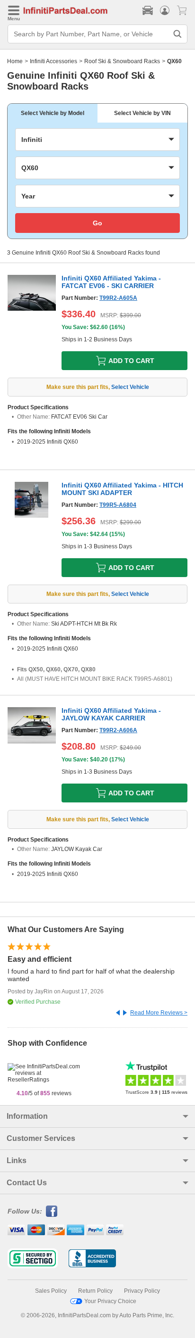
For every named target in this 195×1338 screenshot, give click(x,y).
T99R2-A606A (118, 730)
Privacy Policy (142, 1291)
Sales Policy (51, 1291)
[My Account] (164, 10)
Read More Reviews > (158, 1012)
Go (97, 223)
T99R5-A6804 (117, 505)
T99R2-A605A (118, 298)
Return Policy (95, 1291)
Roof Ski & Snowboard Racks (122, 61)
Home (15, 61)
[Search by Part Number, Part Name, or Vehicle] (177, 34)
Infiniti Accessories (53, 61)
